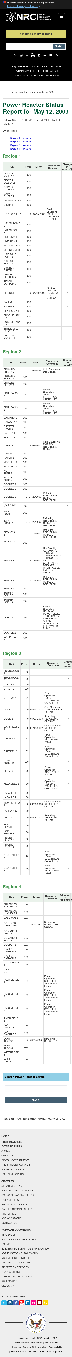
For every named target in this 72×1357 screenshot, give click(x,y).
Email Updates (23, 75)
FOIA (54, 1338)
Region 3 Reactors (20, 145)
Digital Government (15, 1160)
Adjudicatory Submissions (19, 1253)
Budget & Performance (17, 1190)
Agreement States (28, 66)
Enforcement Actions (16, 1276)
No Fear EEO (52, 1342)
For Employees (55, 1351)
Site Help (37, 71)
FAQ (14, 66)
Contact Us (51, 71)
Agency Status (11, 1218)
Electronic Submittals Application (25, 1248)
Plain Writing (10, 1272)
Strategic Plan (11, 1186)
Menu (62, 16)
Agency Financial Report (18, 1195)
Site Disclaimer (36, 1351)
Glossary (8, 1285)
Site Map (41, 1347)
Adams (5, 1150)
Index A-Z (39, 75)
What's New (22, 71)
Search (59, 46)
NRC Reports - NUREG (15, 1258)
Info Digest (9, 1234)
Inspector (22, 1347)
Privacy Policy (18, 1351)
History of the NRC (14, 1204)
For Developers (12, 1174)
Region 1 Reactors (20, 137)
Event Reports (11, 1146)
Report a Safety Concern (36, 33)
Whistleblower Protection (28, 1342)
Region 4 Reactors (20, 148)
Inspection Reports (15, 1267)
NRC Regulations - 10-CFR (18, 1262)
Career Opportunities (16, 1209)
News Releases (11, 1141)
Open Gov (7, 1155)
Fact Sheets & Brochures (18, 1239)
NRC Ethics (8, 1213)
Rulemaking (9, 1281)
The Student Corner (15, 1164)
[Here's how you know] (36, 4)
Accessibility (55, 1347)
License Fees (10, 1199)
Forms (5, 1244)
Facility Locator (51, 66)
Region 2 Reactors (20, 141)
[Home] (32, 17)
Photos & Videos (12, 1169)
